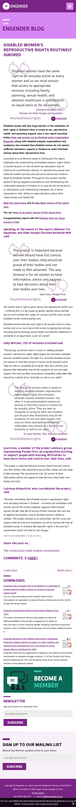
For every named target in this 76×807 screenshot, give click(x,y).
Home (6, 23)
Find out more (27, 803)
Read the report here (15, 203)
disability (38, 550)
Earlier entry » (64, 570)
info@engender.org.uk (52, 796)
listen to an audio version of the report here (37, 212)
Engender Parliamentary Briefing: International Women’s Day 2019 (31, 612)
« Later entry (10, 570)
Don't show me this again (46, 803)
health (29, 550)
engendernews (52, 550)
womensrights (17, 550)
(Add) (33, 558)
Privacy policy (38, 792)
